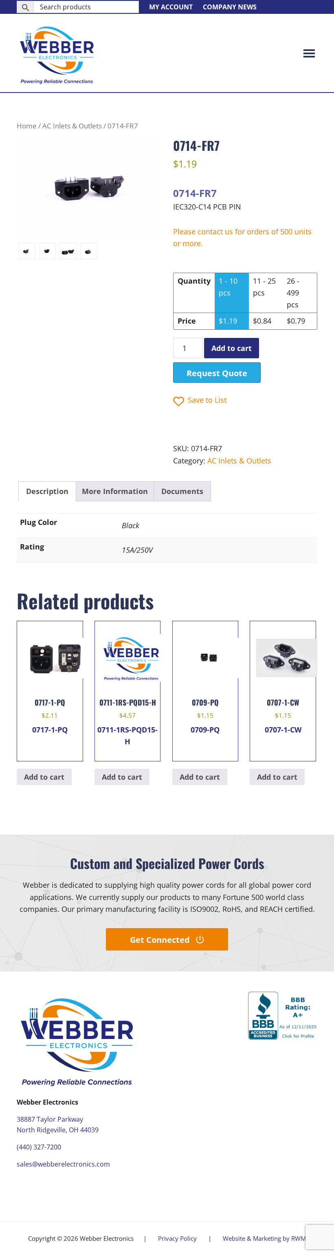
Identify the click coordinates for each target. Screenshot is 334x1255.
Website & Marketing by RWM (264, 1238)
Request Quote (217, 373)
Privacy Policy (177, 1238)
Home (27, 125)
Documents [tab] (182, 491)
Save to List (207, 400)
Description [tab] (47, 491)
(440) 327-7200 (39, 1147)
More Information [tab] (115, 491)
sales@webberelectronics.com (63, 1164)
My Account (171, 6)
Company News (230, 6)
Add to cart (231, 348)
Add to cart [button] (44, 777)
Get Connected (160, 939)
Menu (309, 53)
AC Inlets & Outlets (72, 125)
